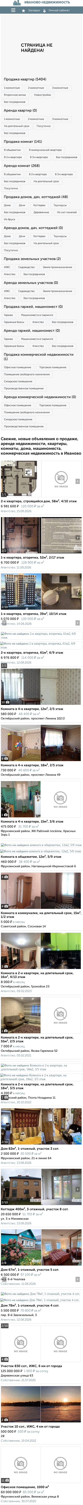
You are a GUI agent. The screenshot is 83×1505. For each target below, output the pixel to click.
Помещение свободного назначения (27, 374)
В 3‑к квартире (39, 157)
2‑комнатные (36, 88)
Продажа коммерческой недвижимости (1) (39, 357)
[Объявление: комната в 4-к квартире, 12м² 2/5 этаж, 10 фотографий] (41, 705)
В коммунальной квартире (45, 150)
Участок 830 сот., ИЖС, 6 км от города (31, 1366)
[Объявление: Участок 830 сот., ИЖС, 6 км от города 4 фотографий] (41, 1362)
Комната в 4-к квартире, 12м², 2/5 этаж (32, 709)
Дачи (22, 205)
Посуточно (44, 126)
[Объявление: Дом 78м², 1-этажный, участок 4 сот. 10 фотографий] (40, 1293)
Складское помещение (18, 381)
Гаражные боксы (14, 322)
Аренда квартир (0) (20, 110)
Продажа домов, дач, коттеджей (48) (36, 197)
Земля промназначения (57, 267)
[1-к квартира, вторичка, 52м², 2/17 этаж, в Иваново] (21, 553)
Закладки (34, 10)
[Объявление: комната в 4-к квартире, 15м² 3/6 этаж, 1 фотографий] (41, 817)
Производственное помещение (24, 388)
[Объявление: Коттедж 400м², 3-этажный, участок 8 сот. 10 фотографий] (21, 1205)
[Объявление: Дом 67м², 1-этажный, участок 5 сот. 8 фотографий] (21, 1265)
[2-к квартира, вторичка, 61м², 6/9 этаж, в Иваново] (41, 637)
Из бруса (9, 219)
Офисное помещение (17, 367)
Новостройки (42, 95)
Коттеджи (39, 205)
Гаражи (8, 315)
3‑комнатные (60, 88)
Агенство (9, 274)
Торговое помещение (52, 367)
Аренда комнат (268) (22, 166)
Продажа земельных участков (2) (32, 259)
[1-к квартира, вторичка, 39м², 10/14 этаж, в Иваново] (21, 609)
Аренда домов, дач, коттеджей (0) (33, 228)
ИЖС (7, 267)
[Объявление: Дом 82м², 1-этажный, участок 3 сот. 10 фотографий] (21, 1144)
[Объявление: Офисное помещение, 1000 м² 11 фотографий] (41, 1483)
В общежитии (12, 150)
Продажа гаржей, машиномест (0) (33, 307)
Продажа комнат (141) (23, 142)
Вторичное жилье (15, 95)
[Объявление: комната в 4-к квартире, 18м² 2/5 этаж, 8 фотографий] (41, 761)
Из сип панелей (67, 212)
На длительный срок (16, 126)
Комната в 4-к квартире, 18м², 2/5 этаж (32, 765)
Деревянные (41, 212)
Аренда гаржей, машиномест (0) (32, 331)
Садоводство (26, 267)
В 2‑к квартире (13, 157)
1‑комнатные (12, 88)
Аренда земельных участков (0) (31, 283)
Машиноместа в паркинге (37, 315)
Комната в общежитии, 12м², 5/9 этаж (31, 857)
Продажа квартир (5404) (25, 79)
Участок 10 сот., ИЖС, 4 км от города (30, 1426)
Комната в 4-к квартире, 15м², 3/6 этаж (32, 821)
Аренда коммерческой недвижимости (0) (40, 397)
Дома (7, 205)
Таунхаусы (60, 205)
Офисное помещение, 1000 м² (25, 1487)
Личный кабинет (59, 10)
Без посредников (14, 102)
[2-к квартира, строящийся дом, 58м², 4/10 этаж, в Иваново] (21, 497)
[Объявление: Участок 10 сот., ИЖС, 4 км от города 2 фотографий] (41, 1422)
